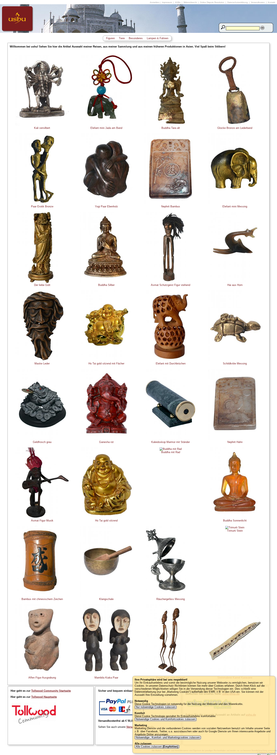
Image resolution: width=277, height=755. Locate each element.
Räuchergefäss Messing (170, 599)
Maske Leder (42, 363)
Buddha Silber (106, 284)
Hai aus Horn (235, 284)
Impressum (167, 2)
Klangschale (106, 599)
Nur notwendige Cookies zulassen (155, 707)
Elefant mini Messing (234, 206)
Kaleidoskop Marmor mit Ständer (170, 442)
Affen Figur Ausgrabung (42, 677)
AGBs (177, 2)
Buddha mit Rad (170, 452)
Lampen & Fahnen (157, 38)
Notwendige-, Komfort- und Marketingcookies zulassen (168, 737)
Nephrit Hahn (235, 442)
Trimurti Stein (235, 530)
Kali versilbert (42, 127)
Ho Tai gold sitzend (106, 520)
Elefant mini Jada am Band (106, 127)
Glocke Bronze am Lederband (234, 127)
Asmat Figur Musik (42, 520)
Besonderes (136, 38)
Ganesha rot (106, 442)
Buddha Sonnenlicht (235, 520)
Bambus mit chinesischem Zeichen (42, 599)
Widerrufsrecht (190, 2)
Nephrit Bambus (170, 206)
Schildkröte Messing (235, 363)
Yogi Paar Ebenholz (106, 206)
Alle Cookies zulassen (156, 746)
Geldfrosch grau (42, 442)
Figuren (110, 38)
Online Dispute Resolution (212, 2)
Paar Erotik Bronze (42, 206)
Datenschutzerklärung (237, 2)
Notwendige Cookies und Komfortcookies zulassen (165, 719)
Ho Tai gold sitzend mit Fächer (106, 363)
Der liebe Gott (42, 284)
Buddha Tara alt (170, 127)
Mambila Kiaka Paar (106, 677)
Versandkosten (257, 2)
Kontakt (271, 2)
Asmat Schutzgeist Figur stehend (170, 284)
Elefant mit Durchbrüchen (171, 363)
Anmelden (154, 2)
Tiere (122, 38)
